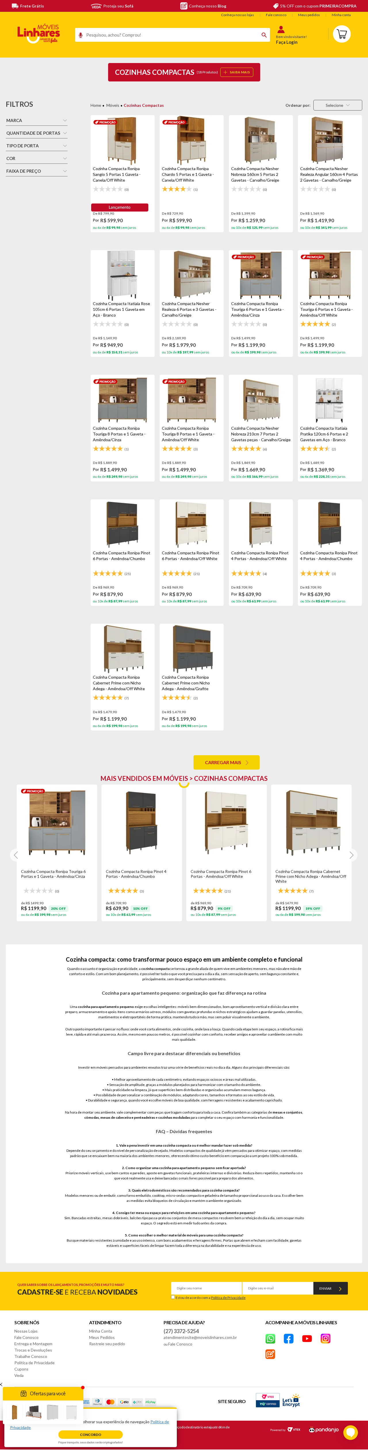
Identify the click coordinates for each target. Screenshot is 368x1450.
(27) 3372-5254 (181, 1331)
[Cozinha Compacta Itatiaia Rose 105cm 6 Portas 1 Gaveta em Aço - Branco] (123, 275)
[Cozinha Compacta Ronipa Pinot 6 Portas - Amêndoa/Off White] (192, 524)
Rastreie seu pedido (107, 1343)
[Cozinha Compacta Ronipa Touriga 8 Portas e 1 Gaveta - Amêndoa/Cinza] (123, 400)
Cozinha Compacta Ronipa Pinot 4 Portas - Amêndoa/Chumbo (136, 874)
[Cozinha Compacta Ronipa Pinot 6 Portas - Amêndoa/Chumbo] (123, 524)
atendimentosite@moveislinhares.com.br (200, 1337)
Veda (19, 1375)
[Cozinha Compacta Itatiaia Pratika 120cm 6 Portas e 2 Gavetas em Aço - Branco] (330, 400)
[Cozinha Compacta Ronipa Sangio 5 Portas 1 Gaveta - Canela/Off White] (123, 140)
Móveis (112, 105)
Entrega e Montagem (33, 1343)
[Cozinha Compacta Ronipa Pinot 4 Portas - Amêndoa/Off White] (261, 524)
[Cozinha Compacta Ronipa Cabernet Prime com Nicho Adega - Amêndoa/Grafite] (192, 649)
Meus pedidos (309, 15)
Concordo (90, 1434)
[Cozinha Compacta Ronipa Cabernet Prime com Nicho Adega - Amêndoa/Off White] (123, 649)
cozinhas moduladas (174, 1117)
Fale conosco (276, 15)
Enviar (325, 1288)
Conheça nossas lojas (237, 15)
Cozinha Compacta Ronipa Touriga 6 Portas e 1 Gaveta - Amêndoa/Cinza (53, 874)
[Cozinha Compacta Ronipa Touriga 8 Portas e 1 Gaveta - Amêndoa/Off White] (192, 400)
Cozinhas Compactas (144, 105)
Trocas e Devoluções (33, 1350)
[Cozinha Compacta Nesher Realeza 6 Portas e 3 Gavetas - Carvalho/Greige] (192, 275)
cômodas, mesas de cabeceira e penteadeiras (119, 1117)
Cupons (21, 1369)
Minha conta (341, 15)
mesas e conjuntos (287, 1112)
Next (351, 855)
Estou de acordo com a (211, 1297)
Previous (16, 854)
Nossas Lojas (26, 1331)
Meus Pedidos (102, 1337)
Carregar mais (223, 762)
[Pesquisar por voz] (78, 36)
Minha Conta (100, 1331)
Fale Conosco (26, 1337)
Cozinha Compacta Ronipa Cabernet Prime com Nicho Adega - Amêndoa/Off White (310, 876)
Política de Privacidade (228, 1297)
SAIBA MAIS (240, 72)
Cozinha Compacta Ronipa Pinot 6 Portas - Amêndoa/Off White (221, 874)
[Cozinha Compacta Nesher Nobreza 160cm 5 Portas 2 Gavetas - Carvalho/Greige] (261, 140)
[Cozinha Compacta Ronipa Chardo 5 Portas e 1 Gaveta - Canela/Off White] (192, 140)
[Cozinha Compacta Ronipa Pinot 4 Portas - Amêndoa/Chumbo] (330, 524)
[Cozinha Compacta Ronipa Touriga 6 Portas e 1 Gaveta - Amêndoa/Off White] (330, 275)
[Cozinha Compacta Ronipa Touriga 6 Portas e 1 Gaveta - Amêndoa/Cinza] (261, 275)
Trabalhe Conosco (30, 1356)
